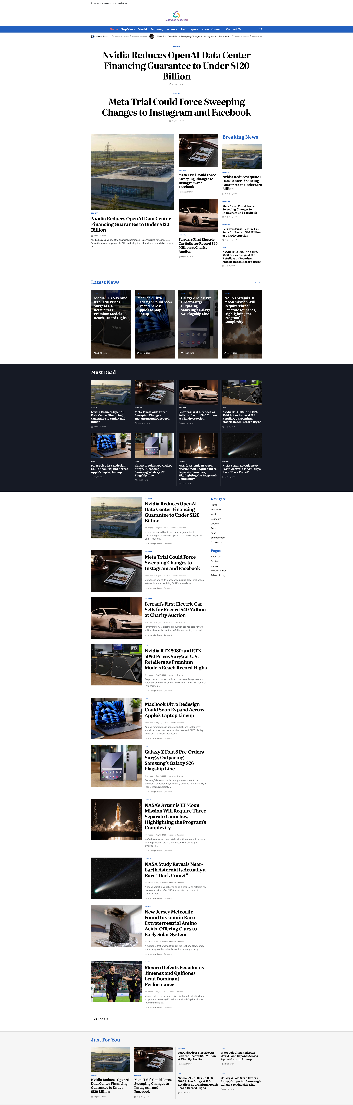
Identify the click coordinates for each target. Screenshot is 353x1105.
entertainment (212, 29)
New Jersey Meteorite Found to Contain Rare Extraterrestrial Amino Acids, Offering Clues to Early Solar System (171, 922)
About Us (215, 556)
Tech (183, 29)
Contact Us (233, 29)
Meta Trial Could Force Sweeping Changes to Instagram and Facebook (125, 36)
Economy (156, 29)
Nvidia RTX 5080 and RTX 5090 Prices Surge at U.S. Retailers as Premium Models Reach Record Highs (241, 257)
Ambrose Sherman (191, 36)
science (172, 29)
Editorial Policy (218, 570)
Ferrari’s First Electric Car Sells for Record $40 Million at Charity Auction (245, 36)
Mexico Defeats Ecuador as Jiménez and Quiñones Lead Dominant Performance (174, 975)
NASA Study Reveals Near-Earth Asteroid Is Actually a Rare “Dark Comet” (241, 303)
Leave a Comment (164, 543)
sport (194, 29)
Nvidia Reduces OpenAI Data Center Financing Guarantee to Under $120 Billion (176, 65)
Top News (128, 29)
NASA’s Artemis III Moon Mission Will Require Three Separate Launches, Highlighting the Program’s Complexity (196, 309)
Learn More (150, 543)
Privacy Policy (218, 575)
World (142, 29)
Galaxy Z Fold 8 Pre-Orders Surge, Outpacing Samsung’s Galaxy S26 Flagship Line (153, 305)
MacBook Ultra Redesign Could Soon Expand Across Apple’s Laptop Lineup (111, 305)
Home (114, 29)
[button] (255, 282)
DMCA (214, 565)
